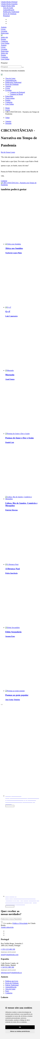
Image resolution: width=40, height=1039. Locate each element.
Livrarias (4, 31)
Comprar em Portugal (17, 92)
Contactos (4, 41)
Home (7, 108)
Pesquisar (6, 16)
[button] (2, 704)
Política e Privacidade (20, 923)
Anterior (8, 121)
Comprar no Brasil (16, 94)
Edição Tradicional (12, 985)
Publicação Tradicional (11, 12)
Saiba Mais (9, 806)
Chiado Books (9, 2)
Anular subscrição (7, 927)
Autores (3, 27)
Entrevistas (5, 33)
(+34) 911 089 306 (7, 967)
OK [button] (20, 1027)
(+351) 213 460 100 (8, 949)
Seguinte (8, 123)
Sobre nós (4, 37)
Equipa (3, 39)
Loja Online (5, 43)
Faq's (7, 991)
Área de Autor (8, 8)
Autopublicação (8, 10)
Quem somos (10, 98)
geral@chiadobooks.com (9, 955)
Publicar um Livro (11, 981)
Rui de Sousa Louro (8, 152)
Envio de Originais (9, 14)
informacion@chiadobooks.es (11, 973)
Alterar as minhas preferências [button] (20, 1031)
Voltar (7, 118)
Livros (3, 29)
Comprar (4, 181)
